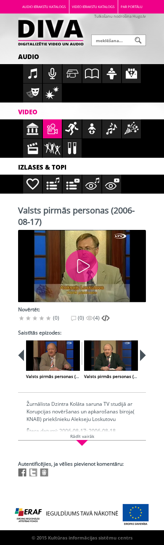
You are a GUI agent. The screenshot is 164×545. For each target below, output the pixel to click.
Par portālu (132, 6)
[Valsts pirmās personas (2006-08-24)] (111, 355)
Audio (28, 56)
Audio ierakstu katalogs (44, 6)
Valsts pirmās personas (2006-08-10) (63, 376)
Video (27, 112)
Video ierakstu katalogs (93, 6)
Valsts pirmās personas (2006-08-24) (121, 376)
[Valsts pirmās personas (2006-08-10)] (53, 355)
